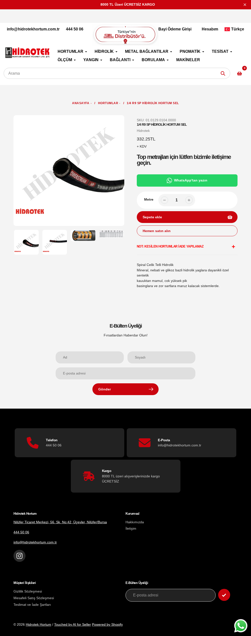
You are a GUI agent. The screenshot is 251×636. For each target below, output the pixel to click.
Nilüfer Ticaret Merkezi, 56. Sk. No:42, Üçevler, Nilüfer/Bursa (60, 522)
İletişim (131, 528)
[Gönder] (224, 595)
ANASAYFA (80, 103)
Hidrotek (143, 131)
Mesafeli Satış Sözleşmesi (33, 598)
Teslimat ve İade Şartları (32, 605)
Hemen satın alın (157, 231)
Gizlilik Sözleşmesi (27, 591)
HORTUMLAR (108, 103)
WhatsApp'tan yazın (190, 180)
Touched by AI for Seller (72, 624)
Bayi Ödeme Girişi (174, 29)
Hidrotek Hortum (38, 624)
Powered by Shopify (107, 624)
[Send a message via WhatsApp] (241, 626)
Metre (148, 199)
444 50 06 (74, 29)
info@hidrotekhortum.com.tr (33, 29)
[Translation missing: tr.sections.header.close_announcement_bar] (244, 4)
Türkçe (237, 29)
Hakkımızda (135, 522)
